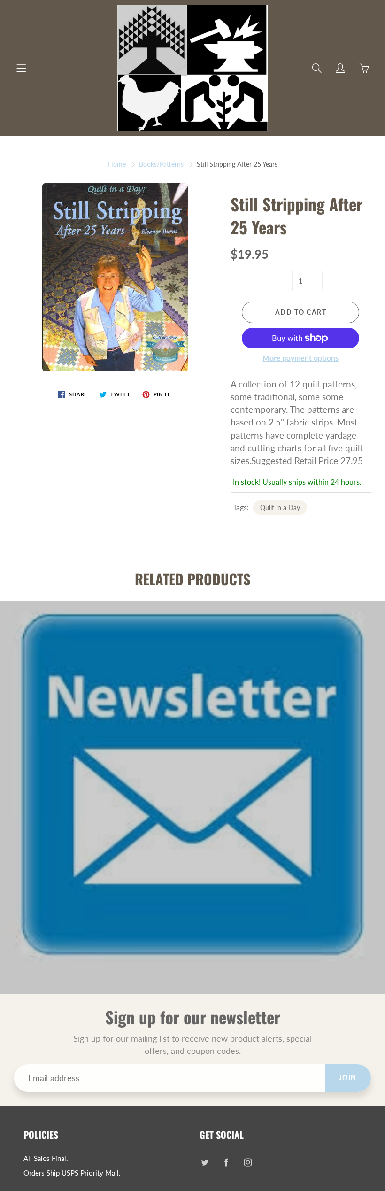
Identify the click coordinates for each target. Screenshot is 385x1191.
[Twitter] (204, 1162)
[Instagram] (247, 1162)
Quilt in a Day (280, 507)
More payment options (300, 357)
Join (348, 1078)
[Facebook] (226, 1162)
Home (117, 164)
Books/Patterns (161, 164)
